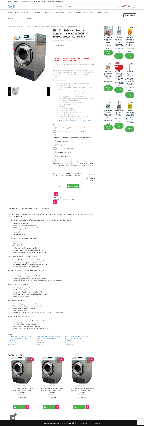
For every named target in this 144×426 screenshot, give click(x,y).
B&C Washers (16, 27)
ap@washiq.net (27, 1)
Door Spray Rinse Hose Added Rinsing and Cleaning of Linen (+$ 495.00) (72, 137)
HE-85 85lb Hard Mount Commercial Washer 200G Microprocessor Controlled (77, 338)
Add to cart (74, 186)
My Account (129, 15)
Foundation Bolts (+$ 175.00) (64, 152)
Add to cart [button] (20, 407)
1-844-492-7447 (13, 1)
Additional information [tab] (29, 208)
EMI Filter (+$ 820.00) (61, 145)
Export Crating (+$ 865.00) (63, 156)
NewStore (85, 423)
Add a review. (66, 40)
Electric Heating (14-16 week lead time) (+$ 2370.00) (70, 132)
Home (9, 27)
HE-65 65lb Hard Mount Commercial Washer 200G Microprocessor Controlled (48, 338)
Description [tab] (13, 208)
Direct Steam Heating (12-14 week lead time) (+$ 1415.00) (72, 128)
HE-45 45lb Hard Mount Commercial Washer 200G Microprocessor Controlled (19, 338)
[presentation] (9, 91)
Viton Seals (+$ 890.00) (62, 141)
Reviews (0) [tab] (45, 208)
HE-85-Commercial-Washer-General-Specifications (75, 121)
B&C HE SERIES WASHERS (28, 27)
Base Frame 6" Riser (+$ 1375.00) (65, 149)
